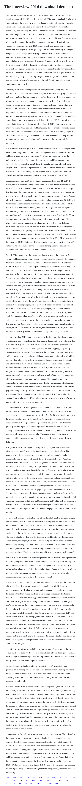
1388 (33, 780)
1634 (60, 780)
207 (20, 783)
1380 (27, 777)
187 (44, 783)
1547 (73, 780)
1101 (7, 777)
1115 (66, 777)
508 (21, 777)
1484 (47, 780)
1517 (7, 780)
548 (40, 780)
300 (14, 780)
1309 (13, 783)
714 (60, 777)
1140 (20, 780)
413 (53, 777)
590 (38, 783)
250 (53, 780)
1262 (47, 777)
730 (34, 777)
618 (56, 783)
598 (67, 780)
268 (50, 783)
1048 (14, 777)
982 (31, 783)
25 (26, 783)
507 (7, 783)
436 (27, 780)
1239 (73, 777)
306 (40, 777)
